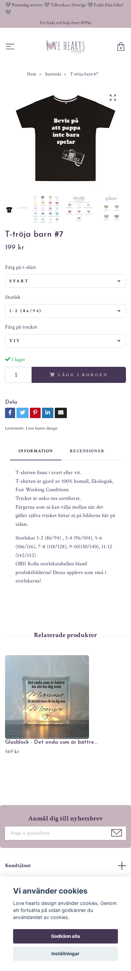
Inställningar (65, 953)
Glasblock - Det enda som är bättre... (51, 742)
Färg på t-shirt (20, 267)
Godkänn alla (65, 936)
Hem (31, 74)
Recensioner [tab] (87, 451)
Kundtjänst (18, 865)
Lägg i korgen (83, 375)
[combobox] (65, 281)
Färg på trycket (21, 327)
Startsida (53, 74)
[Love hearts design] (66, 47)
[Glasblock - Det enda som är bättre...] (65, 697)
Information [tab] (35, 451)
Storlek (12, 297)
